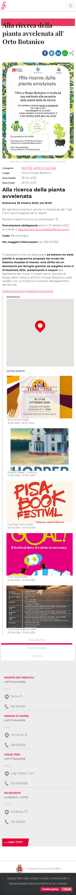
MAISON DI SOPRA (16, 716)
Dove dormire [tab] (37, 640)
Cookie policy (50, 889)
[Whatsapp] (65, 53)
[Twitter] (52, 53)
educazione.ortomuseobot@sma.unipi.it (44, 229)
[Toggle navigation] (70, 5)
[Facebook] (45, 53)
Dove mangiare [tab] (37, 648)
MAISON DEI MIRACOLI (19, 677)
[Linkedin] (58, 53)
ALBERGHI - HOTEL (17, 797)
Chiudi (67, 889)
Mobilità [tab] (37, 655)
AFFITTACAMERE (15, 682)
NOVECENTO (12, 793)
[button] (71, 52)
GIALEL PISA (12, 754)
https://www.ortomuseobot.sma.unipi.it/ (27, 291)
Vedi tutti (15, 842)
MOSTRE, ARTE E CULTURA (38, 168)
